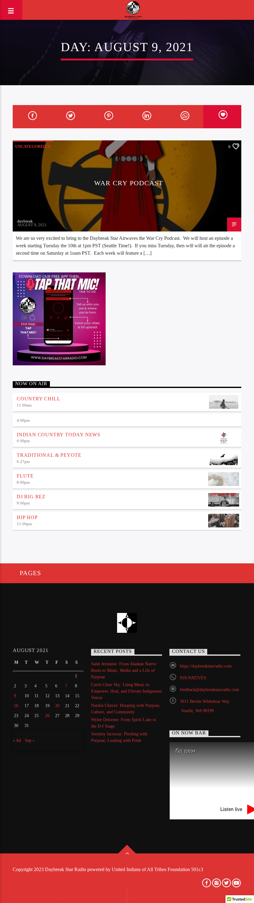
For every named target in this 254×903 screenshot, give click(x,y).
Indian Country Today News (58, 434)
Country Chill (38, 398)
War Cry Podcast (128, 183)
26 (47, 715)
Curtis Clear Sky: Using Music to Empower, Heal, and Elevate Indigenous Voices (126, 691)
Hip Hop (27, 517)
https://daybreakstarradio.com (206, 666)
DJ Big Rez (31, 496)
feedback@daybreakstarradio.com (209, 689)
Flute (25, 475)
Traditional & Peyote (49, 455)
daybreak (25, 221)
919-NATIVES (193, 678)
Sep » (30, 740)
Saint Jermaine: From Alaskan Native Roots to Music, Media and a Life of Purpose (123, 670)
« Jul (17, 740)
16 (16, 705)
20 (57, 705)
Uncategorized (32, 146)
